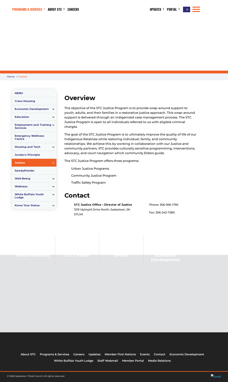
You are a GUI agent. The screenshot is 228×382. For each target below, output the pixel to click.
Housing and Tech (27, 146)
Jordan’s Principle (27, 154)
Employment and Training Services (33, 126)
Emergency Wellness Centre (29, 137)
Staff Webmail (107, 360)
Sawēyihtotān (24, 170)
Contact (159, 354)
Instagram (115, 377)
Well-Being (22, 178)
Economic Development (32, 109)
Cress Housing (25, 101)
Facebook (105, 377)
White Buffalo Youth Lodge (29, 196)
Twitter (110, 377)
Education (22, 116)
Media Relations (159, 360)
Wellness (21, 186)
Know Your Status (27, 205)
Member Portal (133, 360)
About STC (55, 9)
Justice (20, 162)
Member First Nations (120, 354)
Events (121, 255)
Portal (172, 9)
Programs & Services (27, 9)
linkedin (120, 377)
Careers (73, 9)
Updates (155, 9)
